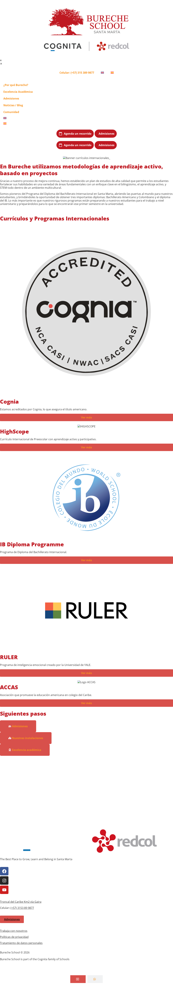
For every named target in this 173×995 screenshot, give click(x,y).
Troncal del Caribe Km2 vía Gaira (20, 902)
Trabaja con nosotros (13, 931)
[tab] (78, 979)
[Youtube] (4, 890)
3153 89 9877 (25, 908)
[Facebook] (4, 871)
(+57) (13, 908)
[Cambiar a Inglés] (102, 73)
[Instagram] (4, 880)
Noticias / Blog (13, 105)
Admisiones (11, 98)
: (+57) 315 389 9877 (76, 72)
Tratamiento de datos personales (21, 943)
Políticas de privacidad (14, 937)
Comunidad (11, 112)
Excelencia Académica (18, 92)
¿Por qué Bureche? (15, 85)
